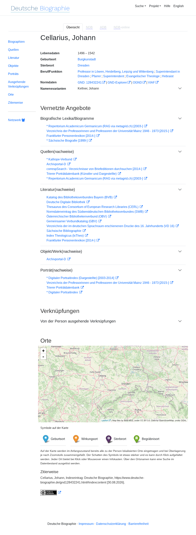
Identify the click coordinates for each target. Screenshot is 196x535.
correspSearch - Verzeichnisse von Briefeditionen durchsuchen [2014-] (95, 169)
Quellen (13, 49)
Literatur (13, 57)
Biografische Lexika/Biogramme (67, 118)
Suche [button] (139, 6)
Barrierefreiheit (138, 523)
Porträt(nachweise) (56, 270)
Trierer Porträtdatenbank (63, 287)
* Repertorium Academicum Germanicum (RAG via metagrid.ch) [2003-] (95, 126)
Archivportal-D (57, 164)
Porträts (13, 73)
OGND (137, 82)
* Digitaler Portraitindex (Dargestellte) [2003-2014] (81, 278)
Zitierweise (15, 102)
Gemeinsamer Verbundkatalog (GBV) (72, 221)
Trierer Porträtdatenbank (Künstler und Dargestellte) (82, 173)
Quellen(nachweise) (57, 151)
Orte (11, 94)
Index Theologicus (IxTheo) (65, 235)
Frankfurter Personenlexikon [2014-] (71, 135)
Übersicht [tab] (72, 27)
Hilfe (167, 6)
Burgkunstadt (87, 59)
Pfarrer (96, 76)
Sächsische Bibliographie (64, 230)
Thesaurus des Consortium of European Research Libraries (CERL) (93, 206)
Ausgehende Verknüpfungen (18, 84)
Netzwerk (15, 120)
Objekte (13, 65)
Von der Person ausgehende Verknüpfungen (78, 321)
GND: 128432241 (90, 82)
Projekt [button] (154, 6)
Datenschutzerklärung (111, 523)
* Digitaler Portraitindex (63, 292)
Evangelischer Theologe (143, 76)
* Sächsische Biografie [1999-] (67, 140)
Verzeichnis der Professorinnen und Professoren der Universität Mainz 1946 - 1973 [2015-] (108, 131)
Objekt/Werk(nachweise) (61, 251)
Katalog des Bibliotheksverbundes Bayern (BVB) (80, 197)
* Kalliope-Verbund (60, 159)
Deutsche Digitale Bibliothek (66, 202)
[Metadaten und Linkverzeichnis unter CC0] (50, 492)
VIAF (151, 82)
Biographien (16, 41)
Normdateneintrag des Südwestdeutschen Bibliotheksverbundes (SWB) (95, 211)
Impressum (86, 523)
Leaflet (105, 420)
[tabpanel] (98, 267)
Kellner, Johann (88, 88)
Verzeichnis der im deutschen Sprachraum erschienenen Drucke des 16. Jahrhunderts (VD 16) (111, 226)
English (178, 6)
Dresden (83, 65)
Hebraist (167, 76)
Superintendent (113, 76)
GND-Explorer (117, 82)
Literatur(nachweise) (57, 189)
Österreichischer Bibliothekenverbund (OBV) (77, 216)
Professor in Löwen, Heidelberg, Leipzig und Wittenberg (116, 71)
